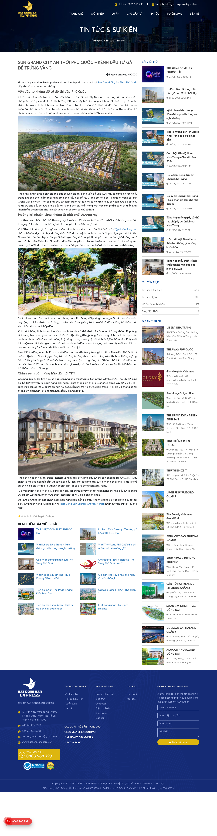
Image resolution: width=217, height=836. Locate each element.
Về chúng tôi (71, 694)
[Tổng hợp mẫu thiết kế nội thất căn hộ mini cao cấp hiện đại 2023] (153, 267)
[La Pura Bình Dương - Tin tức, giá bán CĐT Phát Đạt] (153, 95)
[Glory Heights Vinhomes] (153, 378)
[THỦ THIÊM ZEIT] (153, 477)
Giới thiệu (97, 14)
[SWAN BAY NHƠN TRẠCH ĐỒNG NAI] (153, 612)
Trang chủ (76, 14)
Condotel (100, 704)
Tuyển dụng (174, 14)
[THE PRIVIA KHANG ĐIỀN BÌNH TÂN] (153, 422)
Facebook (131, 694)
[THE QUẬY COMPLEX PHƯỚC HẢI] (153, 74)
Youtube (131, 699)
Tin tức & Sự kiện (115, 40)
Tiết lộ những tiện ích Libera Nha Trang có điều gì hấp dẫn (182, 136)
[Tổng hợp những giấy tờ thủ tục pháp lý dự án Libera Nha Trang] (153, 224)
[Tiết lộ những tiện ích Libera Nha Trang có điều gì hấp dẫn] (153, 138)
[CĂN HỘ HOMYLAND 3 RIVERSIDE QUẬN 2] (153, 590)
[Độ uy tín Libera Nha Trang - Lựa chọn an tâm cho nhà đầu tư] (153, 202)
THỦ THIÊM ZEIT (176, 470)
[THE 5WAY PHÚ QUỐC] (153, 356)
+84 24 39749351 (31, 731)
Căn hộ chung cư (104, 694)
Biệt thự (100, 699)
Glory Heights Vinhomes (180, 371)
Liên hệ (194, 14)
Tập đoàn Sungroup (125, 229)
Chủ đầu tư (134, 14)
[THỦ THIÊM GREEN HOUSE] (153, 447)
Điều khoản (135, 783)
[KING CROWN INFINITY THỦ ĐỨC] (153, 564)
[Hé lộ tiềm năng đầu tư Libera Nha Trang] (153, 181)
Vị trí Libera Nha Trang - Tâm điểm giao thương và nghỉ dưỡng (181, 114)
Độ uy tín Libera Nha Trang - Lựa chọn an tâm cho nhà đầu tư (182, 200)
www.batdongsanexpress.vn (37, 742)
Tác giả (124, 783)
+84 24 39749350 (31, 725)
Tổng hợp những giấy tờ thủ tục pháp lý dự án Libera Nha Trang (182, 221)
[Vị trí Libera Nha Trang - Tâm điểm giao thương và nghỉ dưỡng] (153, 116)
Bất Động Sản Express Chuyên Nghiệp (82, 504)
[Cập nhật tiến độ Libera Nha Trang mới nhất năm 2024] (153, 160)
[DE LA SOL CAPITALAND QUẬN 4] (153, 634)
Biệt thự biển (102, 708)
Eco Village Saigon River (180, 393)
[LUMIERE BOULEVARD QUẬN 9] (153, 499)
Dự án (115, 14)
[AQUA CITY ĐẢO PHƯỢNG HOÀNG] (153, 543)
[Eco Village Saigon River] (153, 400)
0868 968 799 (135, 4)
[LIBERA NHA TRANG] (153, 334)
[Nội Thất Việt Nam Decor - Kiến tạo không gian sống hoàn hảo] (153, 245)
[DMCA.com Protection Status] (50, 766)
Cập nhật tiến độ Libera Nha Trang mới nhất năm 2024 (181, 157)
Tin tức (154, 14)
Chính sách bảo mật (153, 783)
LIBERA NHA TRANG (178, 327)
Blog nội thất (170, 311)
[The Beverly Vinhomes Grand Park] (153, 521)
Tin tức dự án (170, 297)
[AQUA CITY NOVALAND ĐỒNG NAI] (153, 656)
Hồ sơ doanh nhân (170, 304)
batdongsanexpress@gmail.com (180, 4)
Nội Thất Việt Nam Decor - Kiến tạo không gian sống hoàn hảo (182, 243)
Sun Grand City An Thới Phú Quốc (117, 82)
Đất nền (100, 718)
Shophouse (101, 713)
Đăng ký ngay (179, 742)
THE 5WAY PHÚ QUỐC (179, 349)
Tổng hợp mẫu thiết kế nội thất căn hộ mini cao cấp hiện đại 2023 (181, 265)
